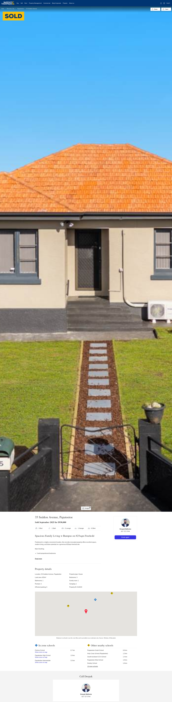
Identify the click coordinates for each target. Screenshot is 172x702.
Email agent (125, 537)
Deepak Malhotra (125, 529)
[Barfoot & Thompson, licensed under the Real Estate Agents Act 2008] (8, 2)
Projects (65, 3)
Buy (18, 3)
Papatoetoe (20, 8)
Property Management (35, 3)
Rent (25, 3)
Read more (38, 558)
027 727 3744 (125, 531)
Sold (2, 8)
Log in (168, 3)
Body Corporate (56, 3)
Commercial (46, 3)
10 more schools (92, 666)
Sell (22, 3)
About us (71, 3)
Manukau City (10, 8)
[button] (86, 611)
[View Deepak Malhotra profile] (125, 522)
